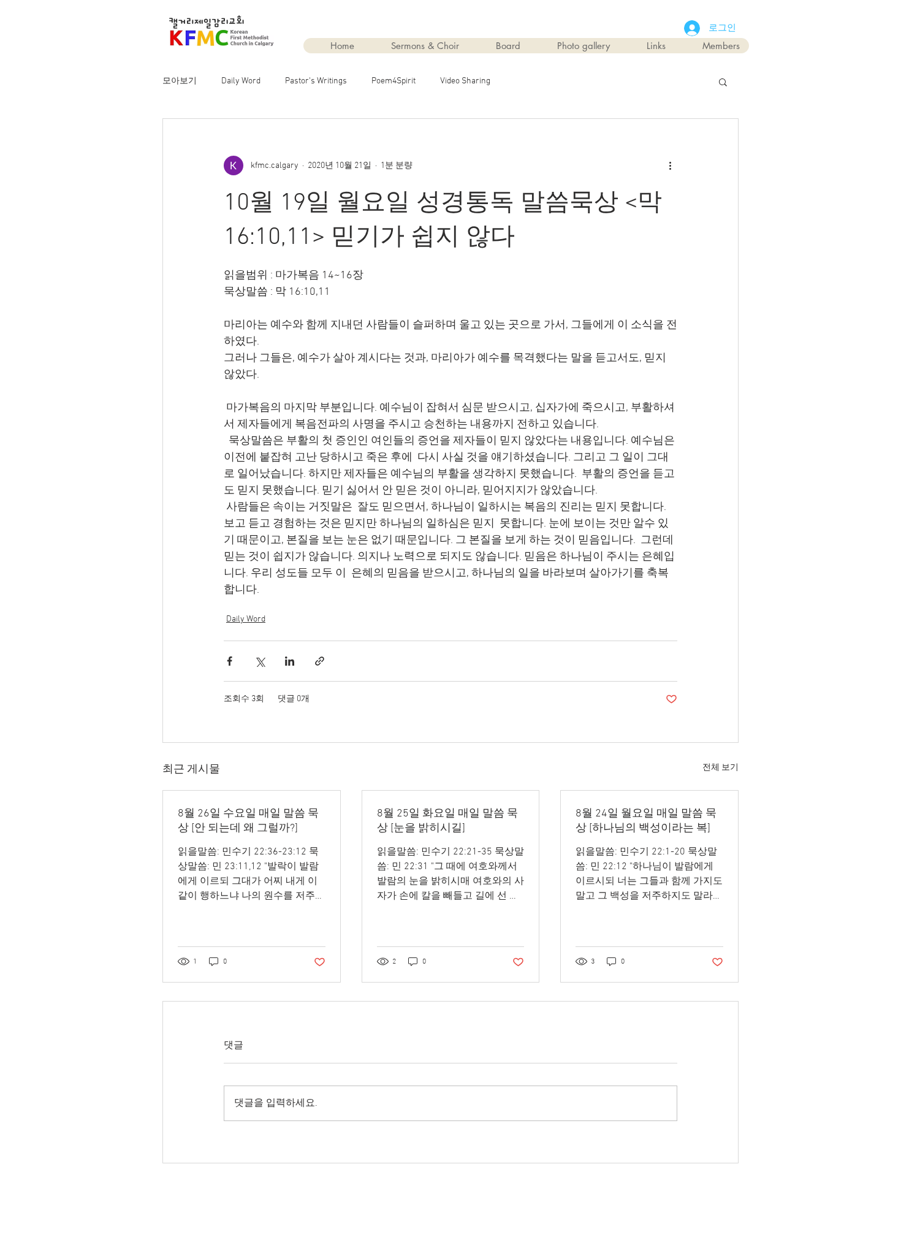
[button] (723, 81)
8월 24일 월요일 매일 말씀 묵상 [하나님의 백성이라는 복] (646, 821)
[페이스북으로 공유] (229, 661)
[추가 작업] (670, 165)
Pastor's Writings (316, 81)
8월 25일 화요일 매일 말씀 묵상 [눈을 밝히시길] (447, 821)
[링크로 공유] (319, 661)
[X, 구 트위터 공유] (259, 661)
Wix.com (520, 1192)
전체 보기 (720, 768)
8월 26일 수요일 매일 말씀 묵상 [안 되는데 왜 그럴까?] (248, 821)
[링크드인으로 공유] (289, 661)
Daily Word (240, 81)
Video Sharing (465, 81)
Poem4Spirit (393, 81)
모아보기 (179, 81)
